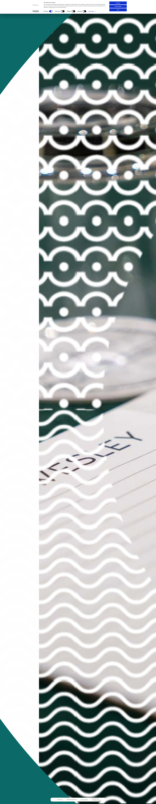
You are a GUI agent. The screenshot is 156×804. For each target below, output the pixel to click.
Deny (118, 9)
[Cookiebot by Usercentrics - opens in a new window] (35, 11)
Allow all (118, 2)
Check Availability (84, 799)
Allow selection (118, 6)
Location (59, 799)
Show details (91, 11)
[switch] (63, 11)
